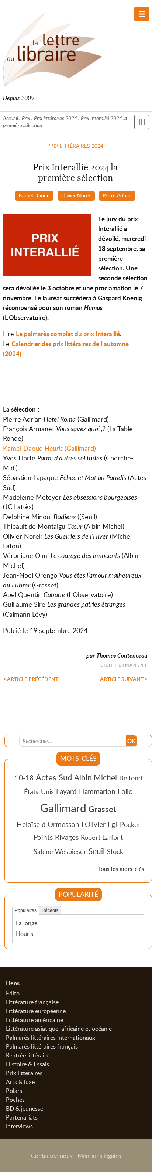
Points (43, 837)
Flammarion (97, 791)
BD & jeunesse (24, 1108)
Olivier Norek (76, 195)
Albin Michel (95, 777)
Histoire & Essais (27, 1064)
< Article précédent (30, 678)
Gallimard (63, 807)
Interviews (19, 1126)
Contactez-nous (51, 1156)
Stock (115, 851)
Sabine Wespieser (60, 851)
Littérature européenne (36, 1011)
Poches (15, 1100)
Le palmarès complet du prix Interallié (68, 334)
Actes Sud (54, 777)
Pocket (130, 824)
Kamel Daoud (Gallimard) (49, 448)
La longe (26, 923)
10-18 (24, 778)
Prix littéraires (24, 1073)
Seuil (97, 851)
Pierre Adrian (117, 195)
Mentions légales (99, 1156)
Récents (50, 910)
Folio (125, 791)
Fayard (66, 791)
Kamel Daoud (34, 195)
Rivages (67, 837)
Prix (26, 118)
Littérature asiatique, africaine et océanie (59, 1029)
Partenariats (22, 1117)
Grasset (102, 808)
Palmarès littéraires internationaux (50, 1037)
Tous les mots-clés (121, 869)
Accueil (10, 118)
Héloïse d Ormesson (48, 824)
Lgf (113, 824)
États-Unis (39, 791)
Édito (13, 993)
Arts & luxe (20, 1082)
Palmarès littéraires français (42, 1046)
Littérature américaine (34, 1020)
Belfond (130, 777)
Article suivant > (124, 678)
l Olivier (94, 824)
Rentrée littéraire (27, 1055)
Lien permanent (124, 664)
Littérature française (32, 1002)
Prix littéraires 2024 (55, 118)
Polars (14, 1091)
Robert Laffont (102, 837)
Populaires (26, 910)
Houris (24, 934)
